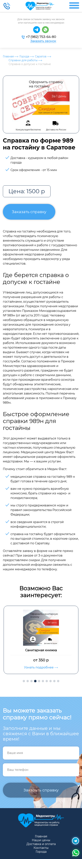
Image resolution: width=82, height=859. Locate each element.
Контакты (41, 848)
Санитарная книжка (41, 650)
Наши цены (41, 840)
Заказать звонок (43, 41)
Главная (8, 56)
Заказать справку (29, 211)
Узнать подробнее (39, 667)
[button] (24, 681)
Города (24, 56)
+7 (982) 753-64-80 (41, 36)
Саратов (41, 56)
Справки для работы (23, 60)
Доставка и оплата (41, 844)
